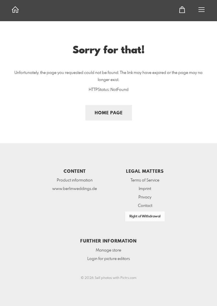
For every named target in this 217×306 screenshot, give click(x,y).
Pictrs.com (128, 278)
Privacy (144, 197)
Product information (75, 180)
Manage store (108, 250)
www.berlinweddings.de (74, 189)
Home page (109, 113)
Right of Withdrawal (144, 216)
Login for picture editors (108, 259)
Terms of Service (145, 180)
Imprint (145, 189)
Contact (145, 206)
